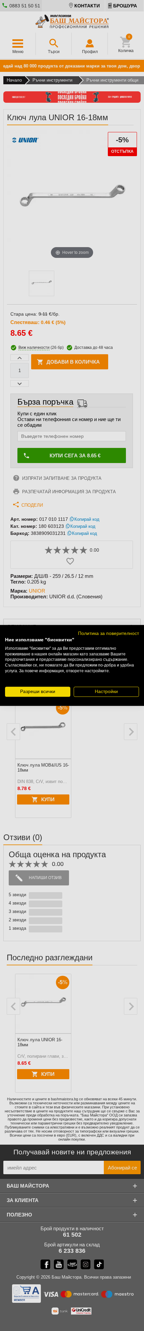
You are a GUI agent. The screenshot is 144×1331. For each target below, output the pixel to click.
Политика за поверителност (108, 633)
